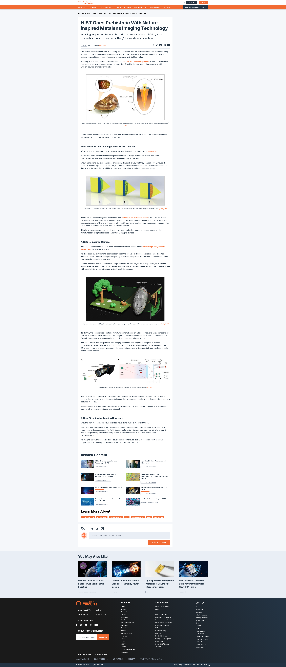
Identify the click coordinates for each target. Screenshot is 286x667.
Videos (127, 7)
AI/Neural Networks (162, 606)
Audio (157, 609)
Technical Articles (202, 639)
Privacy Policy (177, 665)
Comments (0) (92, 528)
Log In (192, 2)
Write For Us (83, 614)
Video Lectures (201, 644)
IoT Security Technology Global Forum (108, 487)
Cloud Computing (161, 614)
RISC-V (123, 644)
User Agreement (201, 665)
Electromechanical (127, 622)
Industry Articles (201, 615)
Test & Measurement (128, 649)
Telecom (158, 647)
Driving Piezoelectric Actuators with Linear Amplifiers (108, 500)
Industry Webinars (103, 467)
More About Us (84, 610)
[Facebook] (76, 625)
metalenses (152, 151)
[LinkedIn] (86, 625)
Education (106, 7)
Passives (124, 636)
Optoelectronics (126, 633)
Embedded (124, 625)
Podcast (168, 7)
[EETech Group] (82, 659)
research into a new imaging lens (136, 61)
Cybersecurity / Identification (165, 620)
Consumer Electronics (163, 617)
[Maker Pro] (131, 659)
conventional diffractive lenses (135, 217)
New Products (200, 620)
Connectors (125, 612)
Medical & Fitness (161, 636)
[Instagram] (91, 625)
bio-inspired (101, 517)
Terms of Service (189, 665)
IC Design (124, 628)
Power (123, 641)
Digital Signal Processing (163, 622)
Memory (123, 630)
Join (203, 2)
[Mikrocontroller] (151, 659)
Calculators (200, 607)
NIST (125, 126)
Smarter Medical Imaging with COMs (153, 499)
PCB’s (123, 639)
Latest (123, 606)
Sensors (123, 647)
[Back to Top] (208, 665)
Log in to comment (159, 542)
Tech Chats (200, 634)
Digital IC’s (124, 617)
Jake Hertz (102, 45)
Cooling (123, 614)
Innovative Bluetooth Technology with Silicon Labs (154, 462)
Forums (94, 7)
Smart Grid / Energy (162, 644)
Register (103, 637)
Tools (118, 7)
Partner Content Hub (195, 7)
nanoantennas (88, 517)
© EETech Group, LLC (83, 665)
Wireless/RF (125, 652)
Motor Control (160, 641)
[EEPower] (118, 659)
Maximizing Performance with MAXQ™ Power (154, 488)
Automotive (159, 612)
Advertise (100, 610)
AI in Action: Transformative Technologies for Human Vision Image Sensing (154, 476)
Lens (149, 517)
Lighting (158, 633)
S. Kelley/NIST (163, 324)
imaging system (116, 517)
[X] (81, 625)
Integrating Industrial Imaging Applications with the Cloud (105, 475)
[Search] (184, 2)
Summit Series (200, 631)
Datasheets (140, 7)
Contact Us (101, 614)
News (115, 592)
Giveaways (155, 7)
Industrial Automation (162, 625)
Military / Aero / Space (163, 639)
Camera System (138, 517)
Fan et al (149, 387)
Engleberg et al (162, 209)
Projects (198, 628)
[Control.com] (101, 659)
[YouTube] (96, 625)
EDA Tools (124, 620)
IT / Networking (160, 630)
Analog (123, 609)
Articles (82, 7)
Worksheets (200, 647)
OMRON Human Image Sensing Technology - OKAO (106, 462)
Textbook (199, 642)
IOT (156, 628)
